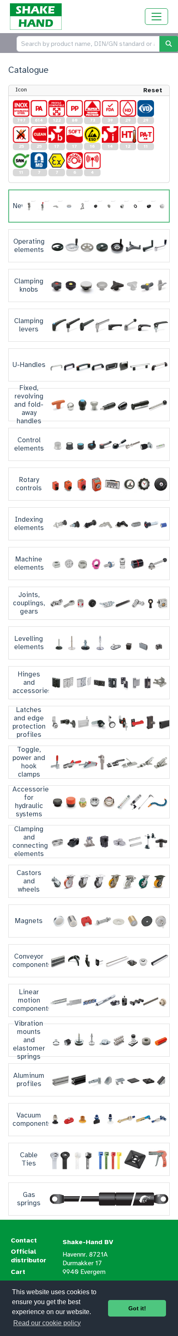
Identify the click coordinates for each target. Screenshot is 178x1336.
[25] (21, 134)
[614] (39, 108)
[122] (56, 108)
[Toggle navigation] (156, 16)
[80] (74, 108)
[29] (128, 108)
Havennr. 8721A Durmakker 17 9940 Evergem (85, 1263)
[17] (56, 134)
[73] (92, 108)
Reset (152, 90)
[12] (128, 134)
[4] (92, 160)
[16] (92, 134)
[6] (74, 160)
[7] (39, 160)
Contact (24, 1240)
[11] (145, 134)
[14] (110, 134)
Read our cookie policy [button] (47, 1322)
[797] (21, 108)
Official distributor (28, 1255)
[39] (110, 108)
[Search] (168, 44)
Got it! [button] (137, 1308)
